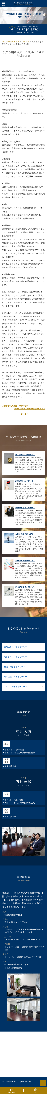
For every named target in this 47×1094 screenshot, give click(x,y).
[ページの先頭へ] (43, 1083)
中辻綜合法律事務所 (13, 968)
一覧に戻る (23, 414)
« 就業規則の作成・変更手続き (15, 406)
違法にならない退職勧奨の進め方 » (29, 409)
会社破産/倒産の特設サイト (16, 964)
